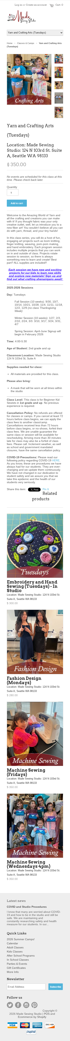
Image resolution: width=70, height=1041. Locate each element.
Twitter (10, 1005)
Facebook (18, 1005)
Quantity (12, 187)
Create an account (36, 4)
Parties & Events (17, 963)
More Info (13, 971)
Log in (18, 4)
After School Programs (21, 955)
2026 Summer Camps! (21, 939)
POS (47, 1013)
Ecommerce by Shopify (32, 1016)
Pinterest (34, 1005)
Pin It (46, 489)
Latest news (16, 901)
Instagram (26, 1005)
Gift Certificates (16, 967)
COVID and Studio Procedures (27, 906)
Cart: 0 (59, 4)
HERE (56, 460)
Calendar (12, 943)
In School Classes (18, 959)
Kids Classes (15, 951)
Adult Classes (15, 947)
